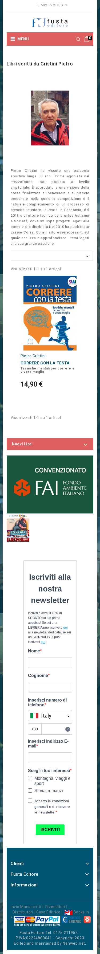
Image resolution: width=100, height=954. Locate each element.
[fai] (50, 484)
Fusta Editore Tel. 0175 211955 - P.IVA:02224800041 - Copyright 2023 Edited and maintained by (49, 937)
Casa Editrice (48, 912)
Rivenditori (55, 907)
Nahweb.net (74, 943)
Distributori (23, 912)
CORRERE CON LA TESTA (45, 363)
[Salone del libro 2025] (18, 527)
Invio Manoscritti (26, 907)
